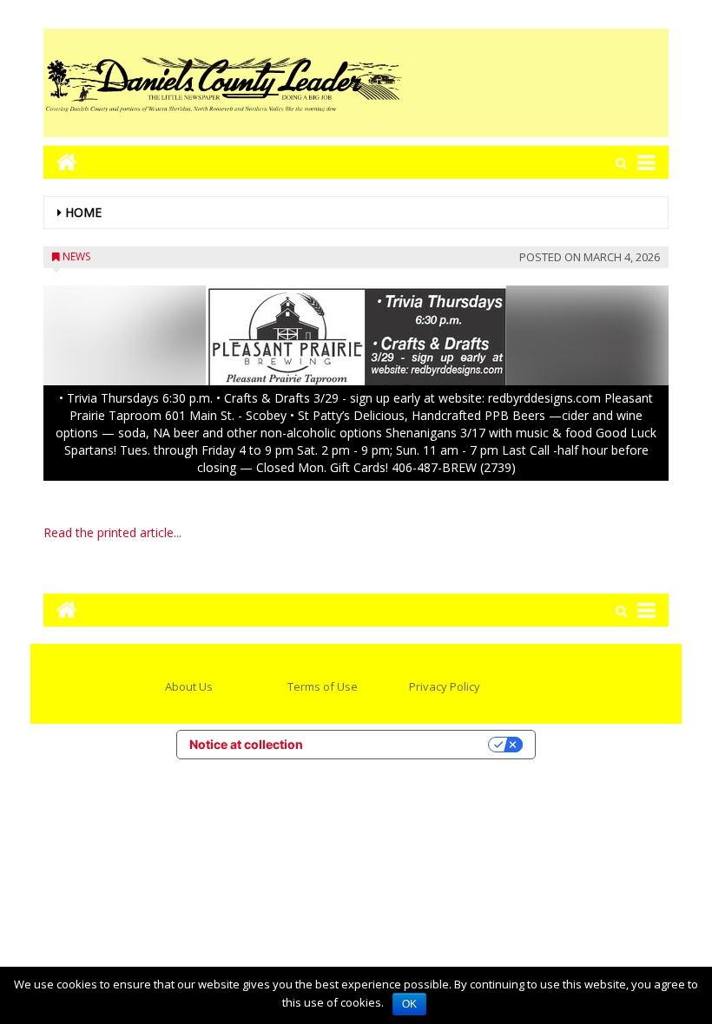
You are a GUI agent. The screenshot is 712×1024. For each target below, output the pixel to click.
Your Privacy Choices (403, 744)
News (76, 256)
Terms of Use (322, 686)
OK (409, 1004)
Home (83, 212)
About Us (189, 686)
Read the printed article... (112, 532)
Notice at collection (246, 744)
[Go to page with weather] (538, 83)
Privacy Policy (444, 686)
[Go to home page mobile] (60, 162)
